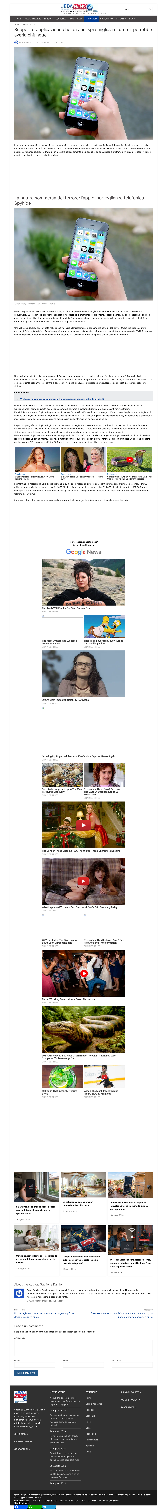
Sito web (116, 1360)
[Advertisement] (83, 177)
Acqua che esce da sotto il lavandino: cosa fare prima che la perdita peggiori (65, 1401)
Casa (88, 1428)
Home (17, 24)
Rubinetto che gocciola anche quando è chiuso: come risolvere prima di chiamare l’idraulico (64, 1420)
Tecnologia (27, 24)
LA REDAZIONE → (23, 1441)
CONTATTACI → (22, 1449)
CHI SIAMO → (21, 1434)
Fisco (88, 1422)
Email (66, 1360)
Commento (20, 1338)
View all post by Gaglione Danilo (41, 1301)
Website (61, 1301)
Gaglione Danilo (26, 42)
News (88, 1451)
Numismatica (92, 1439)
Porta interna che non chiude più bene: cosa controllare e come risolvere (64, 1439)
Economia (90, 1416)
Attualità (90, 1445)
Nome (17, 1360)
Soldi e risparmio (94, 1404)
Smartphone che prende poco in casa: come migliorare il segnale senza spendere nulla (64, 1456)
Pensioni (90, 1410)
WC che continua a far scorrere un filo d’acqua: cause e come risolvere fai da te (65, 1474)
